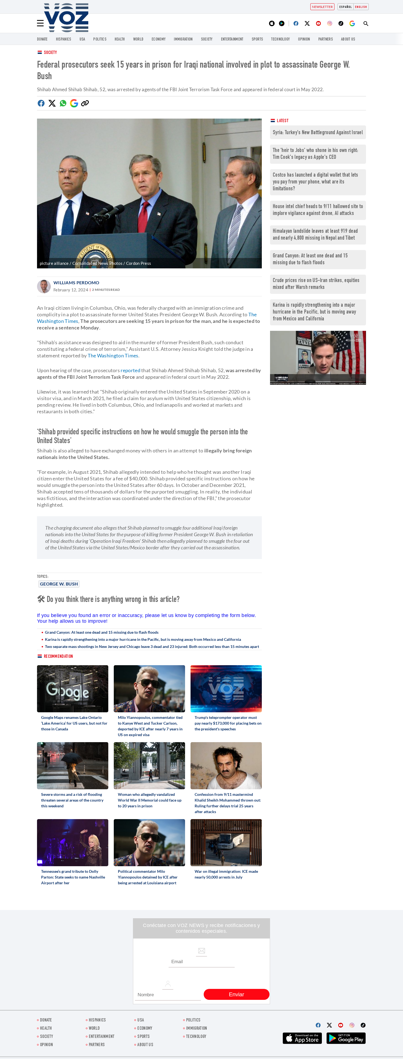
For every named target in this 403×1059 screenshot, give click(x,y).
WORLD (138, 40)
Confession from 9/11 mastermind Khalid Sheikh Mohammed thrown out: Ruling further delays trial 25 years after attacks (228, 803)
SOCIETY (207, 40)
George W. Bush (59, 583)
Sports (257, 40)
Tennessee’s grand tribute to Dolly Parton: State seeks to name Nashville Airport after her (73, 877)
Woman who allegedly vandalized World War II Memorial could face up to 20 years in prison (149, 800)
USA (82, 40)
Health (120, 40)
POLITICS (99, 40)
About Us (348, 40)
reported (130, 370)
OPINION (304, 40)
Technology (280, 40)
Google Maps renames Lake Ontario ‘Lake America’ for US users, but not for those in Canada (74, 723)
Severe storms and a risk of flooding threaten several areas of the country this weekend (72, 800)
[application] (318, 358)
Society (50, 53)
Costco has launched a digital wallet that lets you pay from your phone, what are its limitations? (315, 182)
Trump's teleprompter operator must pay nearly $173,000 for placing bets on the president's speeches (228, 723)
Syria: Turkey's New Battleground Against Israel (318, 133)
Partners (325, 40)
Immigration (183, 40)
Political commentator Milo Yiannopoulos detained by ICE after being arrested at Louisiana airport (148, 877)
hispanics (63, 40)
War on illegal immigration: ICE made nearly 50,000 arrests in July (226, 874)
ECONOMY (159, 40)
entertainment (232, 40)
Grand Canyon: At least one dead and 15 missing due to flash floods (101, 632)
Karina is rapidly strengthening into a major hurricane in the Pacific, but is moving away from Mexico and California (143, 639)
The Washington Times (113, 355)
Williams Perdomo (76, 282)
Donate (42, 40)
